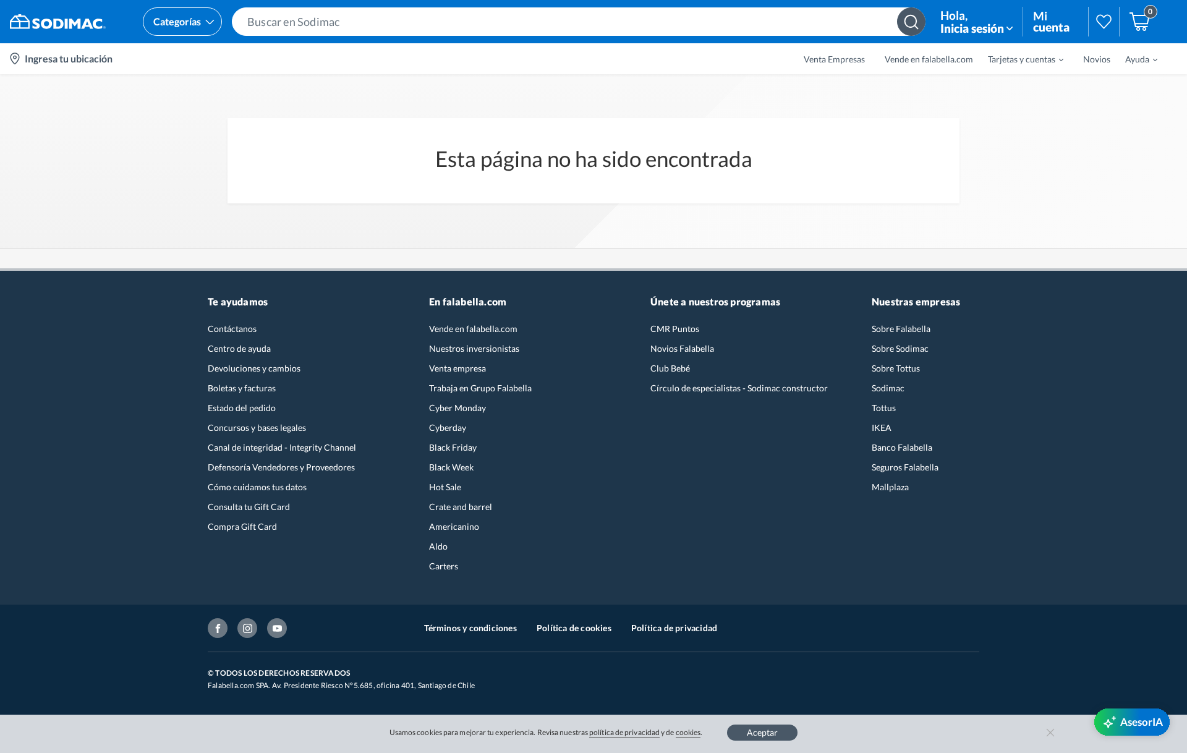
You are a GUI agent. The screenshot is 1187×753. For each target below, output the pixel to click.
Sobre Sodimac (900, 348)
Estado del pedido (242, 407)
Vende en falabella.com (473, 328)
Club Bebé (670, 368)
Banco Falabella (902, 447)
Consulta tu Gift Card (249, 506)
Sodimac (888, 388)
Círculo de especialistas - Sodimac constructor (739, 388)
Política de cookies (574, 628)
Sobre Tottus (896, 368)
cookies (688, 732)
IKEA (881, 427)
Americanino (454, 526)
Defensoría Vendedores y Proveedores (281, 467)
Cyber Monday (457, 407)
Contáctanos (232, 328)
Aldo (438, 546)
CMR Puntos (674, 328)
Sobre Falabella (901, 328)
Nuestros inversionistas (474, 348)
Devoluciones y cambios (254, 368)
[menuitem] (1018, 59)
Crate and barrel (460, 506)
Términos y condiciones (470, 628)
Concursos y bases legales (257, 427)
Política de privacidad (674, 628)
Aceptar (762, 732)
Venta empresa (457, 368)
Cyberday (447, 427)
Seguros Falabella (905, 467)
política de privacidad (624, 732)
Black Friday (453, 447)
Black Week (451, 467)
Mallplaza (890, 487)
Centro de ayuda (239, 348)
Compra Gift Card (242, 526)
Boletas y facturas (242, 388)
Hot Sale (445, 487)
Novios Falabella (682, 348)
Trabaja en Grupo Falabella (480, 388)
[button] (578, 21)
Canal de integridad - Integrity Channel (282, 447)
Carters (443, 566)
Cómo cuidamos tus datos (257, 487)
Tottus (884, 407)
